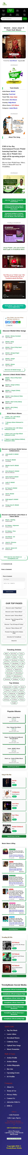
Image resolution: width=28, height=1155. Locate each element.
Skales (16, 687)
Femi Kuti (12, 94)
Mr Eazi (9, 676)
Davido (8, 656)
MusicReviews (17, 15)
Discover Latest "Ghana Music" (14, 611)
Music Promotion (13, 1049)
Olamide (20, 666)
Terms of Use (11, 1091)
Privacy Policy (12, 1094)
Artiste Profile (12, 1058)
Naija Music (12, 102)
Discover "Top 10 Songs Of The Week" (14, 620)
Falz (20, 656)
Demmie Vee (12, 693)
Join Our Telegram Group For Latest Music (14, 200)
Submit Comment (9, 591)
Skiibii (6, 696)
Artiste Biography (13, 1065)
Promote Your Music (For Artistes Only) (14, 632)
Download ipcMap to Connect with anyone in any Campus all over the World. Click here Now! (14, 215)
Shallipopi (15, 679)
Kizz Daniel (14, 660)
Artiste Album (12, 1061)
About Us (14, 640)
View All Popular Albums (14, 766)
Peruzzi (22, 699)
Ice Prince (14, 699)
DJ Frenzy (6, 699)
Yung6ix (14, 702)
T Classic (7, 690)
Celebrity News (12, 1042)
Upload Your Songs (14, 1045)
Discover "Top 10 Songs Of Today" (14, 624)
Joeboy (21, 653)
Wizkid (13, 91)
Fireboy (7, 660)
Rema (21, 660)
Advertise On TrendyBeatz (14, 637)
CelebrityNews (3, 15)
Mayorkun (6, 663)
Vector (21, 690)
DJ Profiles (11, 1077)
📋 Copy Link (9, 325)
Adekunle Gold (7, 687)
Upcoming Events (13, 1073)
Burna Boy (13, 653)
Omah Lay (9, 669)
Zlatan (14, 656)
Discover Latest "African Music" (14, 615)
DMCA (9, 1106)
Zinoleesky (7, 679)
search (24, 18)
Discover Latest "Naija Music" (14, 608)
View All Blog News (14, 929)
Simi (23, 663)
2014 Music (13, 100)
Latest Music (13, 108)
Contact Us (11, 1098)
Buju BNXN (21, 693)
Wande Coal (18, 669)
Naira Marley (15, 663)
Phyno (13, 666)
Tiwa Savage (9, 672)
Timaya (13, 696)
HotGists (10, 15)
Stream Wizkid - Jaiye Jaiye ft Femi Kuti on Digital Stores (14, 306)
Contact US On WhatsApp (14, 1138)
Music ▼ (10, 10)
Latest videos (11, 1034)
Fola (22, 679)
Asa (5, 693)
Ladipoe (15, 690)
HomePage (3, 11)
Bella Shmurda (17, 676)
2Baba (6, 653)
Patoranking (19, 672)
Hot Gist (10, 1069)
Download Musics (13, 1038)
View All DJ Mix (14, 976)
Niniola (22, 687)
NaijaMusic (17, 11)
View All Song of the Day (14, 836)
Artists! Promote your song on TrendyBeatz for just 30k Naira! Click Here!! (14, 207)
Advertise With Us (13, 1102)
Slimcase (20, 696)
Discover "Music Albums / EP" (14, 628)
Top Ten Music (12, 1030)
